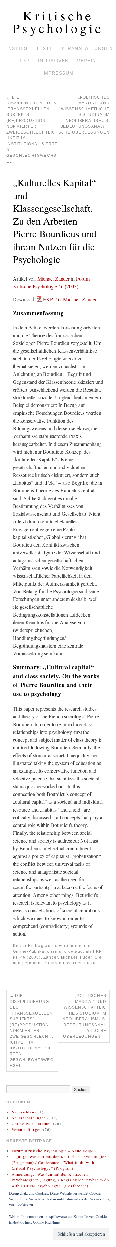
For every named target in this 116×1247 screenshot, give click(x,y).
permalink (32, 963)
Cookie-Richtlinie (46, 1222)
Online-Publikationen (35, 951)
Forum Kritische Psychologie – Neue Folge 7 (54, 1150)
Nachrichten (23, 1111)
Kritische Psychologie (58, 22)
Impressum (58, 73)
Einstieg (15, 48)
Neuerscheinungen (29, 1117)
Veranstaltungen (87, 48)
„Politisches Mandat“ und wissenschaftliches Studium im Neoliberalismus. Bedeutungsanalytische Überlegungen (84, 1016)
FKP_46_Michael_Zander (70, 299)
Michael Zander (53, 278)
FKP (25, 60)
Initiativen (53, 60)
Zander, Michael (60, 957)
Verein (86, 60)
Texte (44, 48)
